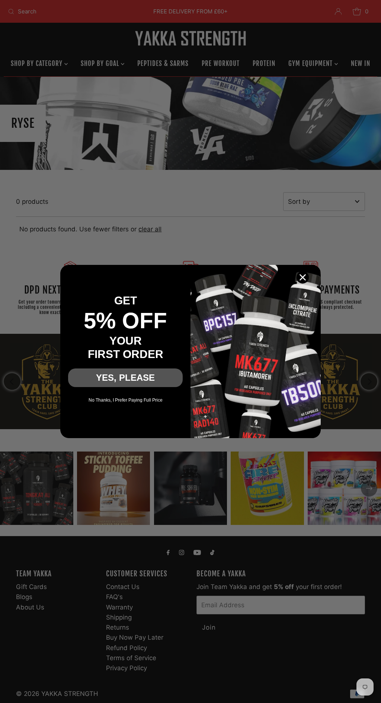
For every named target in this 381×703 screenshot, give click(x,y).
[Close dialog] (303, 277)
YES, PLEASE (125, 378)
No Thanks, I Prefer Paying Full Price (126, 400)
